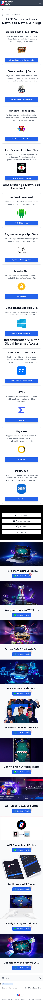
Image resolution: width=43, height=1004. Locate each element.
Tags (7, 15)
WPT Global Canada (21, 1000)
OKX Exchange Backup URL (22, 307)
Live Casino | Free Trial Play (21, 150)
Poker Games (15, 15)
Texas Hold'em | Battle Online (21, 71)
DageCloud (21, 470)
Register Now (22, 271)
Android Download (21, 197)
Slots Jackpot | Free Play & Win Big (21, 31)
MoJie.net (21, 431)
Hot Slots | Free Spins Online (21, 110)
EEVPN (21, 392)
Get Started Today (21, 576)
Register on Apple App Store (21, 234)
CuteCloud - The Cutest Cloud (21, 352)
